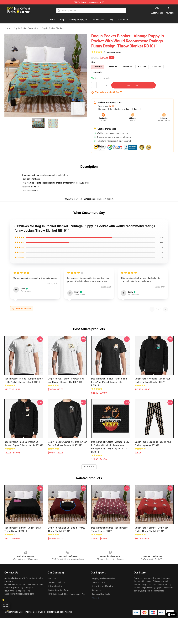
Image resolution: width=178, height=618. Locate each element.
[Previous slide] (9, 75)
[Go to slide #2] (53, 123)
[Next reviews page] (165, 309)
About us (52, 578)
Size (93, 62)
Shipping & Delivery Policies (103, 578)
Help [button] (173, 614)
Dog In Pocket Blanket (52, 28)
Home (7, 28)
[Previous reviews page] (151, 309)
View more (89, 467)
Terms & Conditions (56, 582)
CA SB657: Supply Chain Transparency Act (66, 594)
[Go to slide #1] (38, 123)
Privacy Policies (55, 586)
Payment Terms (98, 582)
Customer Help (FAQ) (101, 594)
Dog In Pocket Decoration (25, 28)
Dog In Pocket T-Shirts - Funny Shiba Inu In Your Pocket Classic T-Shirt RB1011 (109, 382)
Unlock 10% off (5, 605)
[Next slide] (82, 75)
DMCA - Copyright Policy (58, 590)
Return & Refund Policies (102, 586)
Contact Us (96, 590)
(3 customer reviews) (112, 52)
